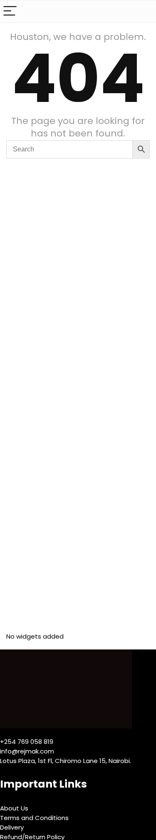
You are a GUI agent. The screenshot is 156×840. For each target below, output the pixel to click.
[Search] (143, 11)
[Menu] (10, 11)
